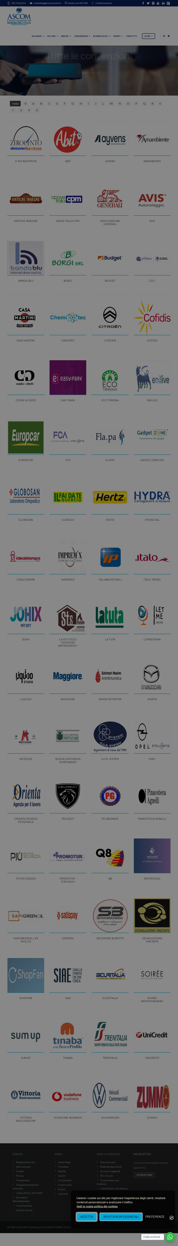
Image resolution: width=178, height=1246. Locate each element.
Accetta (86, 1216)
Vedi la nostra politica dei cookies (97, 1206)
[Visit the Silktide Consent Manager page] (171, 1218)
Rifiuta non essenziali (121, 1216)
